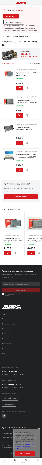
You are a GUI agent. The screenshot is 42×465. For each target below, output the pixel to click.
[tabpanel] (13, 234)
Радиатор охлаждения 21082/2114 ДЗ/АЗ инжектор (26, 101)
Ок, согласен (25, 453)
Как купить (6, 319)
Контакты (5, 339)
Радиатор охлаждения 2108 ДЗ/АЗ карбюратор (26, 74)
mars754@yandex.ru (11, 384)
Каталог (4, 463)
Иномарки (5, 334)
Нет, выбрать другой (14, 22)
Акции (4, 314)
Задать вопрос (9, 404)
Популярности (7, 63)
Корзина (37, 463)
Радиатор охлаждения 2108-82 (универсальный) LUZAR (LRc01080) (26, 156)
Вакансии (5, 349)
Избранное (25, 463)
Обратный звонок (10, 398)
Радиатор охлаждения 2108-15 (26, 69)
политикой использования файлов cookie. (24, 446)
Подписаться (21, 290)
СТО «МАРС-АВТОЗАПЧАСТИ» (16, 428)
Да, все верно (11, 16)
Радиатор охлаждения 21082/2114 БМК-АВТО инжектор (24, 128)
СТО (3, 354)
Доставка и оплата (9, 324)
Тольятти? (19, 10)
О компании (6, 344)
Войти (14, 463)
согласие (11, 294)
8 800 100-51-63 (9, 371)
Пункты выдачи (7, 329)
